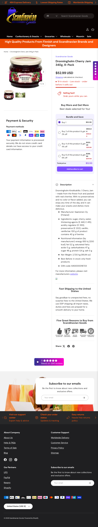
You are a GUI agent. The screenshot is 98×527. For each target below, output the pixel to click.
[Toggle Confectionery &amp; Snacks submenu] (41, 36)
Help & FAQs (10, 442)
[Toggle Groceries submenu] (56, 36)
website (74, 274)
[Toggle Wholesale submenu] (72, 36)
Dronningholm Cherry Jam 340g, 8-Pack (24, 52)
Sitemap (55, 453)
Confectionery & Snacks (27, 36)
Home (10, 36)
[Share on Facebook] (68, 346)
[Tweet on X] (63, 346)
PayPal (7, 477)
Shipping (59, 77)
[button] (92, 29)
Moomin (80, 36)
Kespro (7, 482)
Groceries (49, 36)
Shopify (7, 487)
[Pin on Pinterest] (73, 346)
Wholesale (65, 36)
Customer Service (59, 442)
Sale (89, 36)
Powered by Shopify (31, 518)
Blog (6, 453)
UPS (6, 472)
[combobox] (69, 16)
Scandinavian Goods (64, 56)
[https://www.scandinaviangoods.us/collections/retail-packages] (56, 279)
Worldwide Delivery (60, 437)
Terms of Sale (10, 447)
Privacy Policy (57, 447)
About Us (8, 437)
